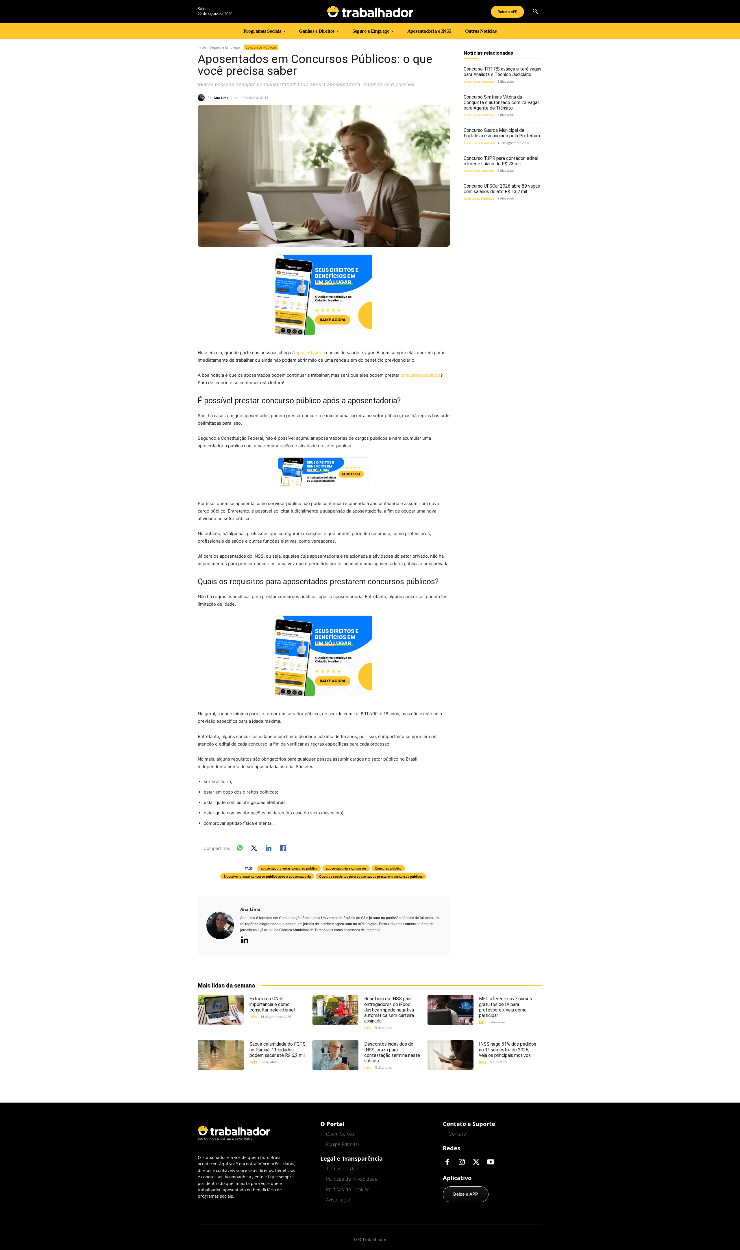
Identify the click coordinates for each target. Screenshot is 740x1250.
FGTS (253, 1062)
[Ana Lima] (203, 97)
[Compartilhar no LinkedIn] (268, 849)
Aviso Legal (338, 1200)
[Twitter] (476, 1162)
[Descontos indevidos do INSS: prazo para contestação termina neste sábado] (335, 1055)
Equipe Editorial (342, 1144)
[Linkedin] (244, 940)
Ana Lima (221, 97)
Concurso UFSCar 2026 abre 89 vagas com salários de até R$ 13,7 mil (502, 188)
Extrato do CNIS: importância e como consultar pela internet (272, 1004)
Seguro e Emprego (225, 47)
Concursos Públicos (261, 47)
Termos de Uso (342, 1168)
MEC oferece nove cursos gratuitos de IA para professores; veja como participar (505, 1007)
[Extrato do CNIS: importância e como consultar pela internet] (221, 1010)
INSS (253, 1017)
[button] (535, 12)
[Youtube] (490, 1162)
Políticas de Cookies (347, 1189)
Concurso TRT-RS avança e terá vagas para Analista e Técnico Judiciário (502, 71)
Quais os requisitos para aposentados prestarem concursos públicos (371, 876)
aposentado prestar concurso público (289, 868)
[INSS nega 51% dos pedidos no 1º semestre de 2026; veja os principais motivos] (450, 1055)
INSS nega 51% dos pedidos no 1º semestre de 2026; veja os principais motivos (507, 1049)
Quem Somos (340, 1134)
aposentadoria (310, 352)
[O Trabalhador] (370, 11)
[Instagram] (461, 1162)
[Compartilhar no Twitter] (254, 849)
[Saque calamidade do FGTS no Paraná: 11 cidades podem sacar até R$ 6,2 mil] (221, 1055)
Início (202, 47)
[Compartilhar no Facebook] (283, 849)
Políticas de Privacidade (352, 1179)
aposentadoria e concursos (346, 868)
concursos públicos (421, 375)
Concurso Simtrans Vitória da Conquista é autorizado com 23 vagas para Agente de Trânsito (502, 102)
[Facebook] (447, 1162)
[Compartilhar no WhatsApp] (239, 849)
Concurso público (388, 868)
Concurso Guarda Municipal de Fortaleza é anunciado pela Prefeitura (502, 132)
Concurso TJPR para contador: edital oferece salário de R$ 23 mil (501, 161)
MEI (482, 1022)
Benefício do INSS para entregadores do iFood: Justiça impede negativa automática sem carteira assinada (389, 1010)
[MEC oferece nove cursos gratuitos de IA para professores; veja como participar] (450, 1010)
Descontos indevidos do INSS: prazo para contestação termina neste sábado (392, 1052)
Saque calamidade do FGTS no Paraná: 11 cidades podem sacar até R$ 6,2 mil (277, 1049)
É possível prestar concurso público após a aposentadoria (267, 876)
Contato (457, 1134)
